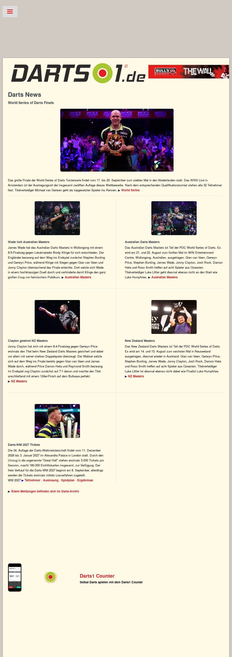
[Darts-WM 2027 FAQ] (57, 421)
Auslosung (50, 480)
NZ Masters (19, 381)
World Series (130, 190)
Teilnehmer (32, 480)
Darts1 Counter (97, 575)
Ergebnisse (85, 480)
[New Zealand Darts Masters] (57, 317)
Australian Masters (78, 277)
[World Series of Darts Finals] (117, 140)
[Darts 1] (78, 86)
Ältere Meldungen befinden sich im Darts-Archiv (45, 491)
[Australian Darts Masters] (57, 218)
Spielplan (68, 480)
